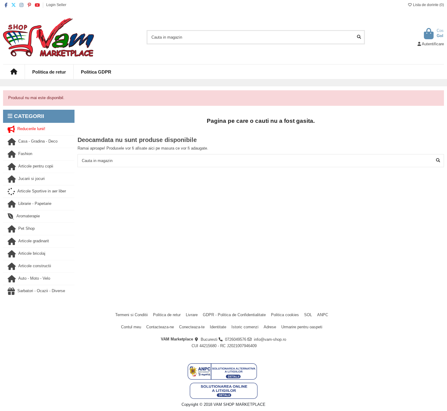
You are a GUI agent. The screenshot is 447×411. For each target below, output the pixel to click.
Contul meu (131, 327)
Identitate (218, 327)
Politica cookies (285, 315)
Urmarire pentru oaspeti (301, 327)
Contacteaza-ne (160, 327)
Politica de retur (167, 315)
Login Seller (56, 5)
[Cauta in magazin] (359, 37)
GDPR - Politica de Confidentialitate (234, 315)
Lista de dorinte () (428, 5)
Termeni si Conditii (131, 315)
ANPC (322, 315)
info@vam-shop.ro (270, 339)
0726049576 (235, 339)
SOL (308, 315)
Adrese (270, 327)
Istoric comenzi (244, 327)
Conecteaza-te (192, 327)
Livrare (192, 315)
